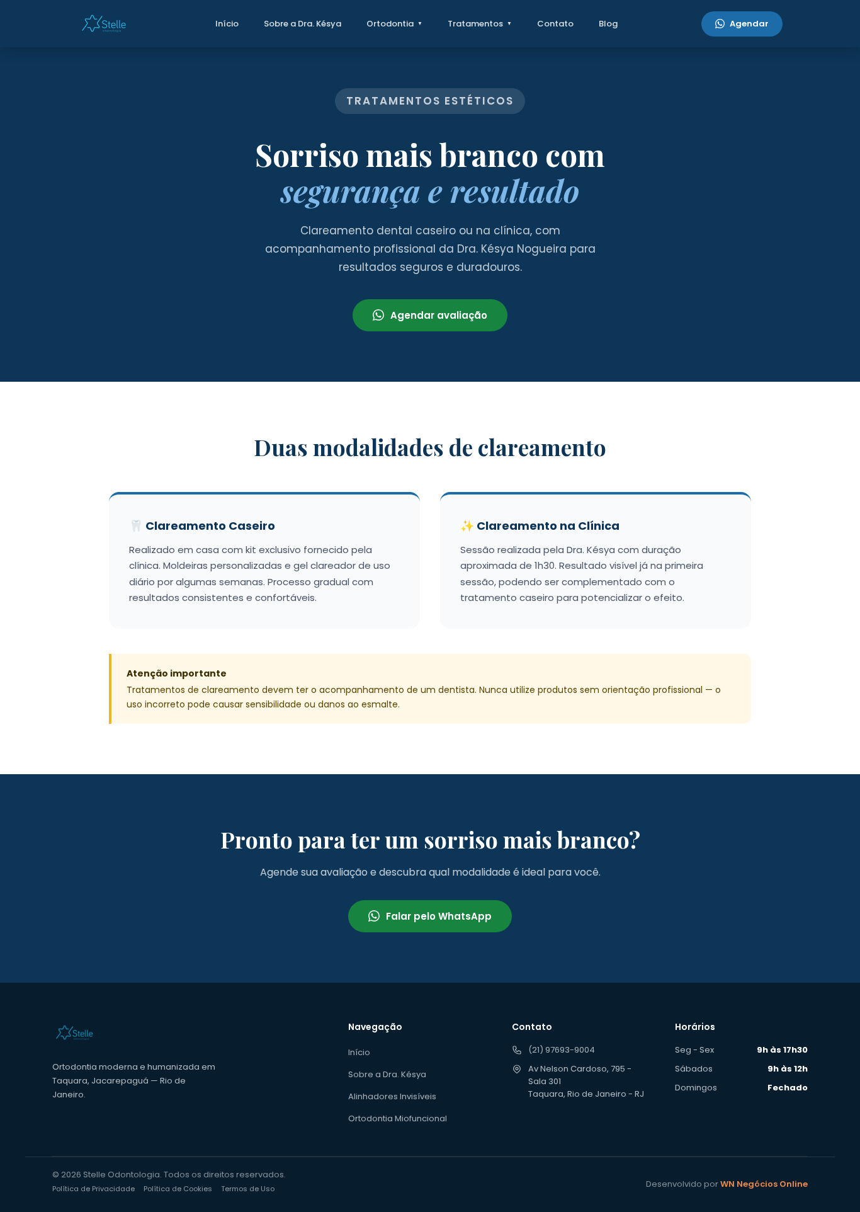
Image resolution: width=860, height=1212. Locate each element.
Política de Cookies (178, 1189)
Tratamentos (475, 24)
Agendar (749, 24)
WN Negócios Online (764, 1184)
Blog (608, 24)
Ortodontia (390, 24)
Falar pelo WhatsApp (439, 916)
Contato (555, 24)
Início (227, 24)
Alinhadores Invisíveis (392, 1096)
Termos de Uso (247, 1189)
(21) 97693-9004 (561, 1050)
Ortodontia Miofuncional (397, 1118)
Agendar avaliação (438, 315)
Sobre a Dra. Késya (302, 24)
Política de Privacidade (93, 1189)
